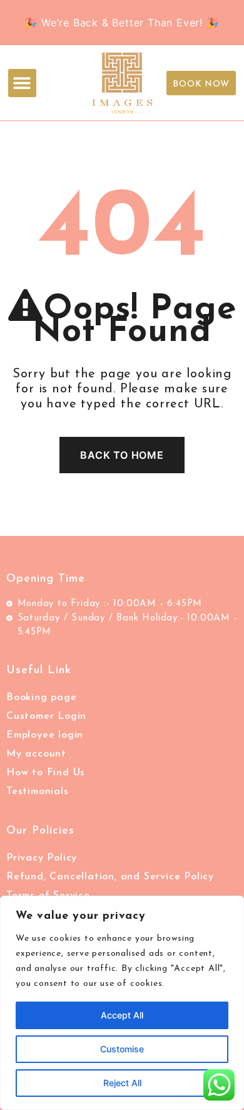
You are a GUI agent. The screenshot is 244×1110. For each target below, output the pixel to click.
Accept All (122, 1015)
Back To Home (122, 455)
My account (36, 754)
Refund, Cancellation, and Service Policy (110, 877)
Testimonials (37, 792)
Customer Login (46, 716)
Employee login (44, 735)
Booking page (41, 698)
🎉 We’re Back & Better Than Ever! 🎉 (121, 22)
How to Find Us (45, 773)
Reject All (122, 1082)
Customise (122, 1049)
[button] (22, 83)
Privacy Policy (41, 858)
